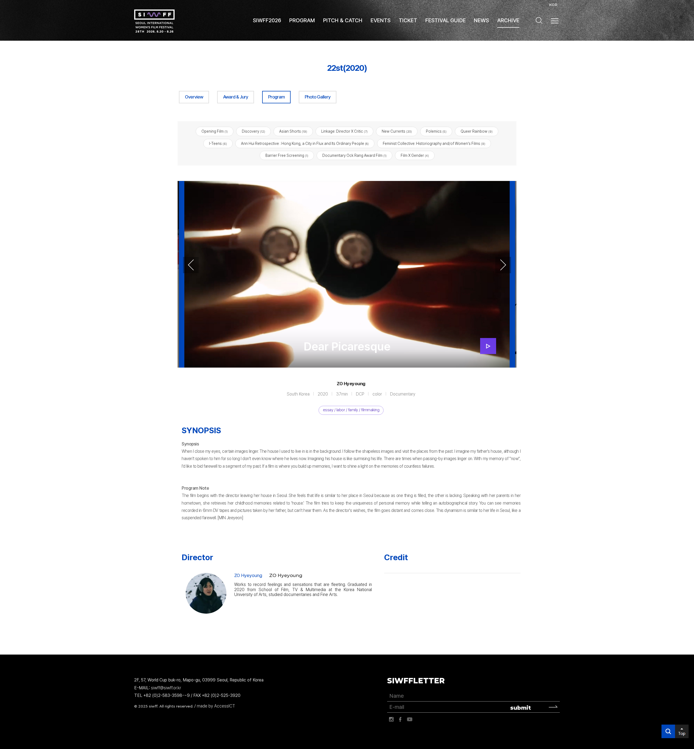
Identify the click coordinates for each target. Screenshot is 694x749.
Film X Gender (415, 155)
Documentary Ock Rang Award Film (354, 155)
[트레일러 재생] (488, 346)
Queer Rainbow (477, 131)
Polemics (436, 131)
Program (276, 97)
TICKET (408, 20)
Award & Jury (235, 97)
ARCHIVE (508, 20)
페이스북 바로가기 (400, 719)
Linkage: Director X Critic (344, 131)
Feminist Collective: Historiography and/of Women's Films (434, 143)
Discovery (253, 131)
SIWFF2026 (267, 20)
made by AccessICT (216, 706)
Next (503, 265)
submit (520, 708)
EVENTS (381, 20)
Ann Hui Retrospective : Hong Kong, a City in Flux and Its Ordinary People (305, 143)
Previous (191, 265)
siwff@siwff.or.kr (166, 687)
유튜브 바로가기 (409, 719)
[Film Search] (539, 20)
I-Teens (218, 143)
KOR (553, 4)
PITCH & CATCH (342, 20)
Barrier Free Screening (286, 155)
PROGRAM (302, 20)
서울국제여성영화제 (154, 21)
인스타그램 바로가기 (391, 719)
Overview (194, 97)
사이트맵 (554, 20)
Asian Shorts (293, 131)
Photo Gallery (317, 97)
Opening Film (214, 131)
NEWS (481, 20)
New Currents (397, 131)
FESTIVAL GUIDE (445, 20)
